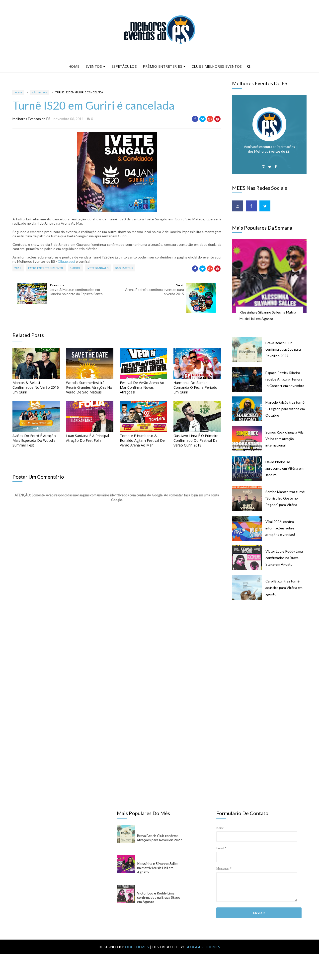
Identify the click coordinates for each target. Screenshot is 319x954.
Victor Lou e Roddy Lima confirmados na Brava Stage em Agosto (284, 557)
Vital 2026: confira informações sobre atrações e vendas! (280, 528)
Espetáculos (124, 66)
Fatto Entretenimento (46, 267)
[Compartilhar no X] (202, 119)
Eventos (93, 66)
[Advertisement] (272, 644)
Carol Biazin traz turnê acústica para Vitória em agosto (284, 587)
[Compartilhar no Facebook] (195, 119)
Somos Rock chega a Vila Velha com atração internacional (284, 438)
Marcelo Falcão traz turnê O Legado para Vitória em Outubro (285, 408)
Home (74, 66)
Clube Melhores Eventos (217, 66)
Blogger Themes (203, 947)
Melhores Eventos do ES (31, 119)
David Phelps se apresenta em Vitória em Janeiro (284, 468)
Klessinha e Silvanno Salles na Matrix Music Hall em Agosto (267, 315)
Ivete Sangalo (98, 267)
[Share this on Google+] (210, 119)
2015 (18, 267)
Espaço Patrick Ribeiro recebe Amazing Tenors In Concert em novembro (284, 379)
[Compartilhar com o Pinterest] (217, 119)
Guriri (75, 267)
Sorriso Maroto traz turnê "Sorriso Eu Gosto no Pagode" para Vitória (285, 498)
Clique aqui (66, 261)
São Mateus (39, 92)
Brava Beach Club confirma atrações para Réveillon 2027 (283, 349)
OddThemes (137, 947)
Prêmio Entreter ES (162, 66)
